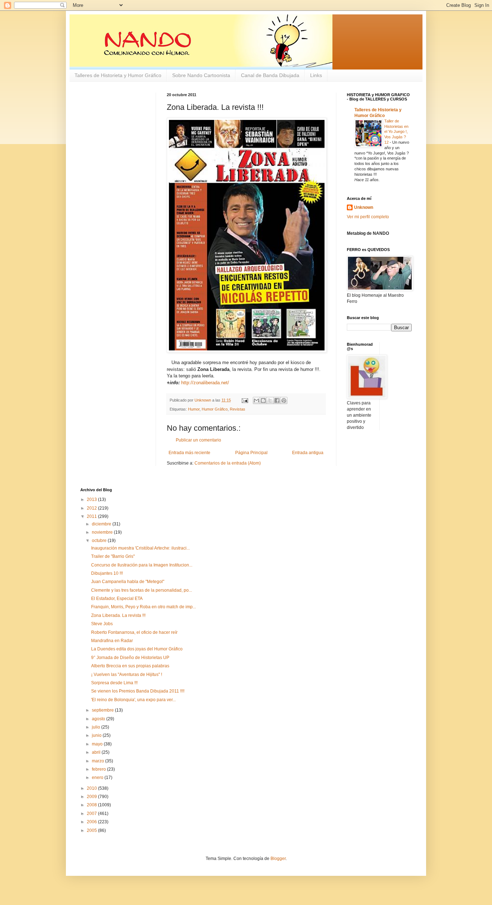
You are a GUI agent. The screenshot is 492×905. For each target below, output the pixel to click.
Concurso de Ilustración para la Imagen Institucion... (141, 565)
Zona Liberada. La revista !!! (118, 615)
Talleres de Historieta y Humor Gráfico (118, 75)
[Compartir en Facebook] (277, 400)
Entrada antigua (307, 452)
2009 (92, 796)
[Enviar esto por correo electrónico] (256, 400)
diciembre (102, 524)
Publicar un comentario (198, 440)
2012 (92, 508)
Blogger (278, 858)
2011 (92, 516)
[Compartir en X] (270, 400)
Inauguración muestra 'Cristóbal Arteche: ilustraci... (140, 548)
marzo (98, 760)
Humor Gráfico (215, 409)
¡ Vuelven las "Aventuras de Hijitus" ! (126, 674)
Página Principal (251, 452)
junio (97, 735)
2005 (92, 830)
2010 (92, 788)
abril (97, 752)
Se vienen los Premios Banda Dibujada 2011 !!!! (137, 691)
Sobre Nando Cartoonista (201, 75)
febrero (99, 769)
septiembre (103, 710)
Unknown (363, 207)
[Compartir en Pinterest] (283, 400)
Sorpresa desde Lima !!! (114, 682)
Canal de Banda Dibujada (270, 75)
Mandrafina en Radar (112, 640)
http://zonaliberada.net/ (205, 382)
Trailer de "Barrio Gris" (113, 556)
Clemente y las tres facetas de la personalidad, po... (141, 590)
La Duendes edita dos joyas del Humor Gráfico (137, 648)
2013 (92, 499)
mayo (98, 744)
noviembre (103, 532)
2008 (92, 804)
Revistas (237, 409)
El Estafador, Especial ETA (117, 598)
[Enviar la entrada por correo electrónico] (244, 400)
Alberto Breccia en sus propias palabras (130, 665)
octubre (100, 540)
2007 (92, 813)
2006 (92, 821)
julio (96, 727)
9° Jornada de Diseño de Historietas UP (130, 657)
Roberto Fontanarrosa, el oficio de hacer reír (134, 632)
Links (316, 75)
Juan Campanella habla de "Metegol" (127, 581)
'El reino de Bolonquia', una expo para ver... (133, 699)
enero (98, 777)
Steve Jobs (102, 623)
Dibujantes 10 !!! (107, 573)
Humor (194, 409)
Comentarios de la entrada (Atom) (227, 463)
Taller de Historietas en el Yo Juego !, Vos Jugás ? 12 (396, 131)
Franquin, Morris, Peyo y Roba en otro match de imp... (143, 606)
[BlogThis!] (263, 400)
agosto (99, 718)
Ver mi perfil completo (368, 216)
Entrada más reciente (189, 452)
